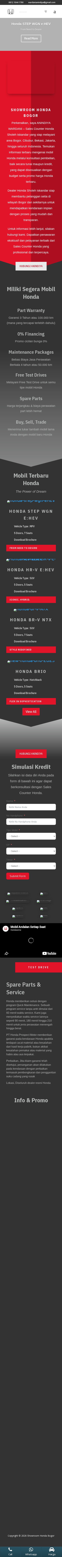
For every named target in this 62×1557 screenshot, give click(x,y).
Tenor (9, 859)
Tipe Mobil (12, 830)
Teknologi (14, 1245)
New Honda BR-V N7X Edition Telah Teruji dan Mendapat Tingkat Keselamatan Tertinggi (28, 1235)
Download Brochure (25, 539)
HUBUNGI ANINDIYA (31, 266)
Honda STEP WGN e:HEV (31, 24)
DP (8, 844)
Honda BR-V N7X (31, 619)
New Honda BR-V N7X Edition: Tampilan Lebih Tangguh (25, 1126)
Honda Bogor (43, 1241)
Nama (9, 801)
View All (31, 711)
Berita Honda (31, 1131)
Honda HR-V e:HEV (31, 569)
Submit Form (18, 876)
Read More (31, 38)
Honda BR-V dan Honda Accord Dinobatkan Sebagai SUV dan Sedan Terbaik (29, 1182)
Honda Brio (31, 671)
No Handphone (14, 815)
